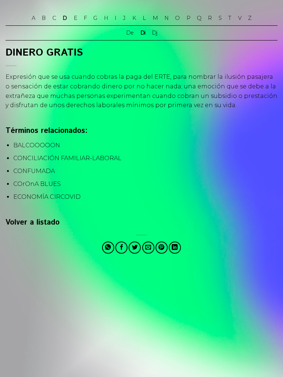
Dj (154, 32)
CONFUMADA (34, 171)
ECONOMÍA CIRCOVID (47, 196)
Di (142, 32)
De (129, 32)
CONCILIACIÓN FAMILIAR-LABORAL (67, 158)
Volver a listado (33, 222)
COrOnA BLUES (37, 183)
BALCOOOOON (36, 145)
